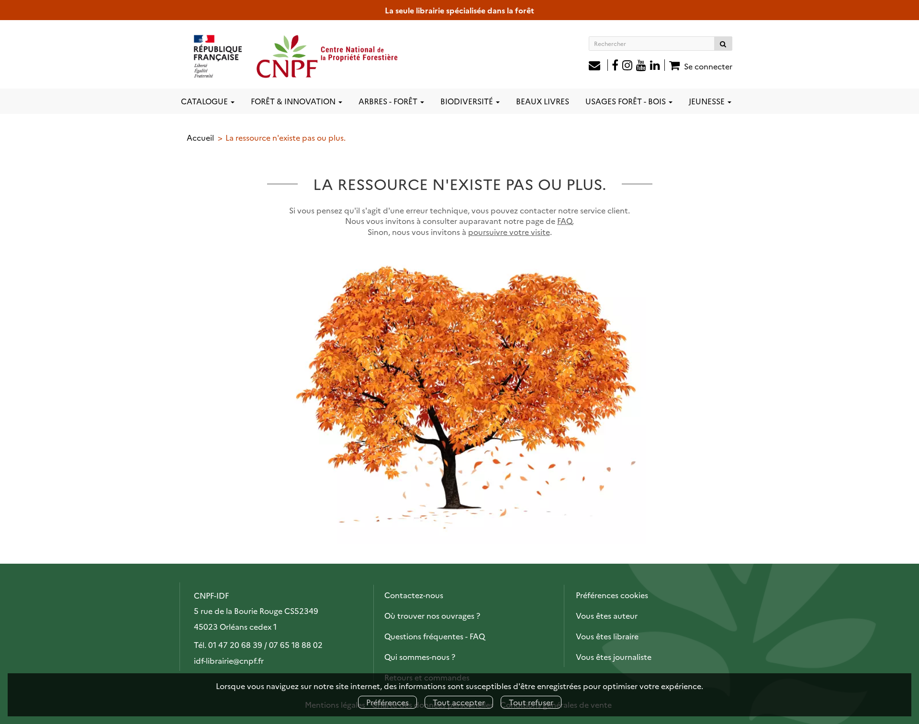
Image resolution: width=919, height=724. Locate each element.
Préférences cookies (612, 595)
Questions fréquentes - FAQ (434, 636)
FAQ (564, 220)
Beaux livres (542, 101)
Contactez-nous (413, 595)
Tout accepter (459, 702)
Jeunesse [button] (708, 101)
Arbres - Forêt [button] (389, 101)
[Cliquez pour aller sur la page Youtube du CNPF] (641, 66)
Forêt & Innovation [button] (294, 101)
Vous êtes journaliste (613, 656)
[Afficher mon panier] (673, 65)
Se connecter (708, 66)
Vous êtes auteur (607, 615)
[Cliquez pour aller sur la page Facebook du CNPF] (615, 66)
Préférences (387, 702)
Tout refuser (531, 702)
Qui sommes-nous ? (419, 656)
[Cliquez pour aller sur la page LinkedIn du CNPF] (657, 66)
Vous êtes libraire (607, 636)
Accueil (200, 137)
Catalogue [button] (205, 101)
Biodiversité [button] (467, 101)
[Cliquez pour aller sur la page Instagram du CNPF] (627, 66)
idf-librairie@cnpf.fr (229, 660)
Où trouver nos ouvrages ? (432, 615)
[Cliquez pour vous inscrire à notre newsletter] (598, 66)
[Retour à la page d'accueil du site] (296, 56)
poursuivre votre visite (509, 231)
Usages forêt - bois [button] (626, 101)
